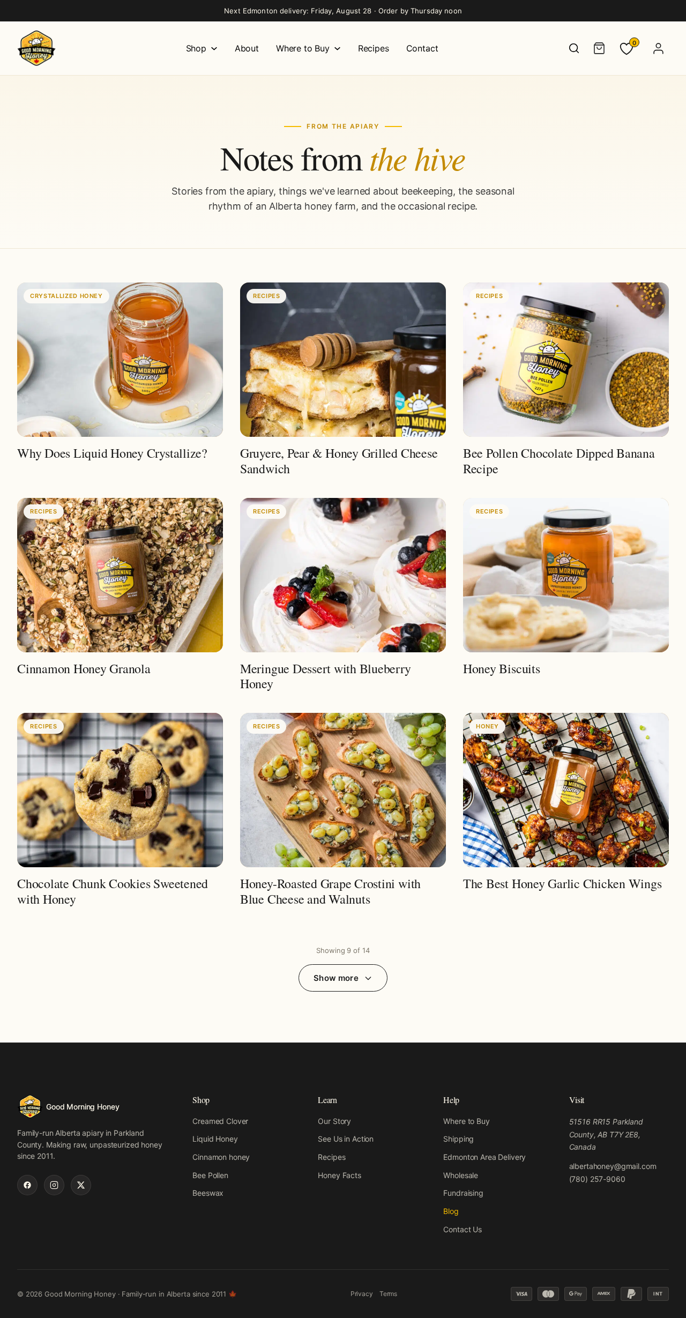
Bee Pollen (210, 1175)
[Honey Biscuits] (566, 597)
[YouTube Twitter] (81, 1185)
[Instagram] (54, 1185)
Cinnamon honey (221, 1156)
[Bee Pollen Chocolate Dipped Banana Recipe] (566, 381)
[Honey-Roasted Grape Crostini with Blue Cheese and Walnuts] (343, 812)
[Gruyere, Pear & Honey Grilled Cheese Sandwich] (343, 381)
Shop (196, 48)
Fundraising (463, 1192)
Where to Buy (303, 48)
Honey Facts (339, 1175)
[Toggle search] (574, 48)
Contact (422, 48)
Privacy (362, 1294)
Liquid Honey (214, 1138)
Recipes (373, 48)
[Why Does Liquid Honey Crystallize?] (120, 381)
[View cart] (599, 48)
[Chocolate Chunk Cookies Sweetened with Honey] (120, 812)
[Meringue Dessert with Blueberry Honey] (343, 597)
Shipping (458, 1138)
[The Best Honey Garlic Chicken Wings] (566, 812)
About (247, 48)
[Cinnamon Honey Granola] (120, 597)
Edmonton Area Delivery (484, 1156)
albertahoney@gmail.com (613, 1166)
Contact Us (462, 1229)
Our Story (334, 1121)
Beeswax (207, 1192)
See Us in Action (346, 1138)
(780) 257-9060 (597, 1178)
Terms (388, 1294)
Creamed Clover (220, 1121)
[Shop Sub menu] (214, 48)
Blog (450, 1211)
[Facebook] (27, 1185)
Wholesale (460, 1175)
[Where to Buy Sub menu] (337, 48)
